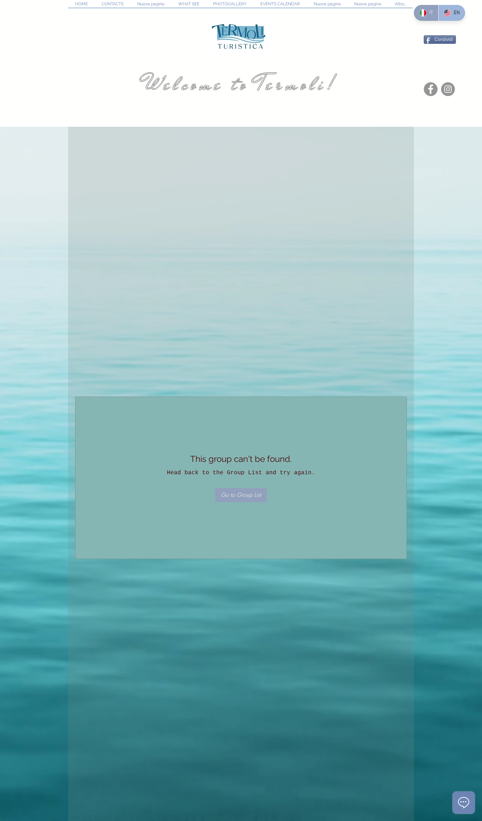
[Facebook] (431, 89)
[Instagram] (448, 89)
